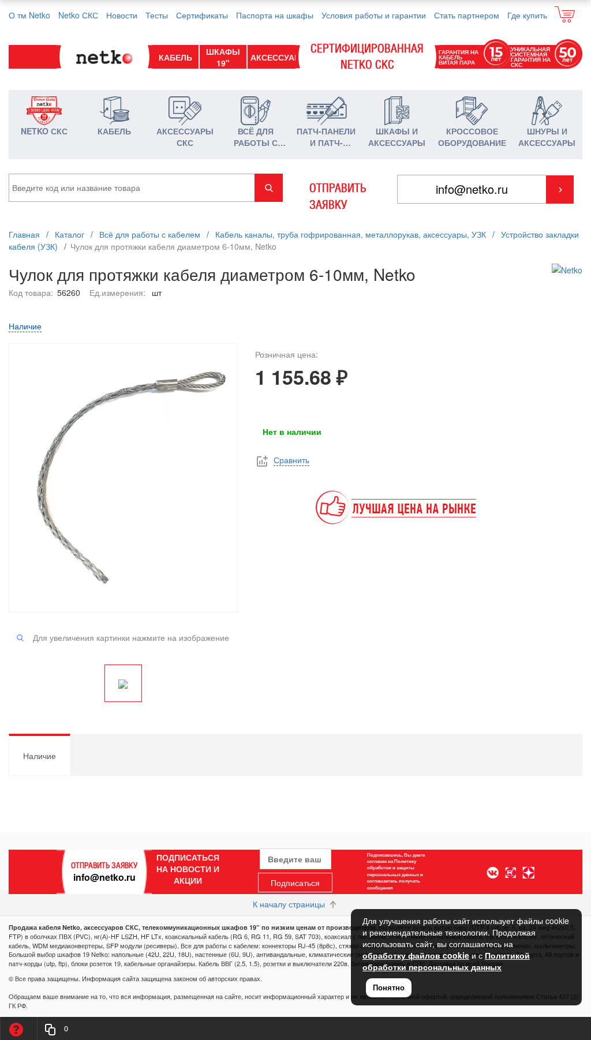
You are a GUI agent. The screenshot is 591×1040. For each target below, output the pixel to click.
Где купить (527, 15)
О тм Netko (29, 15)
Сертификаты (202, 15)
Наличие (25, 326)
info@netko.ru (104, 877)
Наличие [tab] (39, 755)
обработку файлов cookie (415, 955)
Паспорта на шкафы (274, 15)
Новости (121, 15)
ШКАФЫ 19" (223, 57)
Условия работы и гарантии (373, 15)
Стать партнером (466, 15)
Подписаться (295, 882)
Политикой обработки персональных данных (446, 961)
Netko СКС (78, 15)
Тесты (156, 15)
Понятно (389, 987)
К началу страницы (290, 904)
